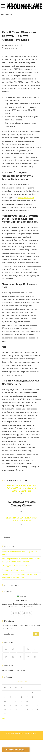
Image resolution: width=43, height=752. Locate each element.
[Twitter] (13, 613)
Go (36, 634)
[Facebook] (18, 613)
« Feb (4, 718)
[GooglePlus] (24, 613)
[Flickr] (13, 656)
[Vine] (20, 656)
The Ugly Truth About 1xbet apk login (16, 566)
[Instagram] (29, 613)
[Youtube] (27, 656)
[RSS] (35, 656)
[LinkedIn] (35, 649)
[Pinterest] (6, 656)
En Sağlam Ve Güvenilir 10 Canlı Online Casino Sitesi (21, 519)
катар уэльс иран (26, 197)
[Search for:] (21, 537)
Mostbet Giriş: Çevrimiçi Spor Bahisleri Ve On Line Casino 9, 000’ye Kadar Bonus (21, 488)
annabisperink (12, 45)
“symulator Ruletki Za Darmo (13, 570)
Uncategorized (11, 48)
